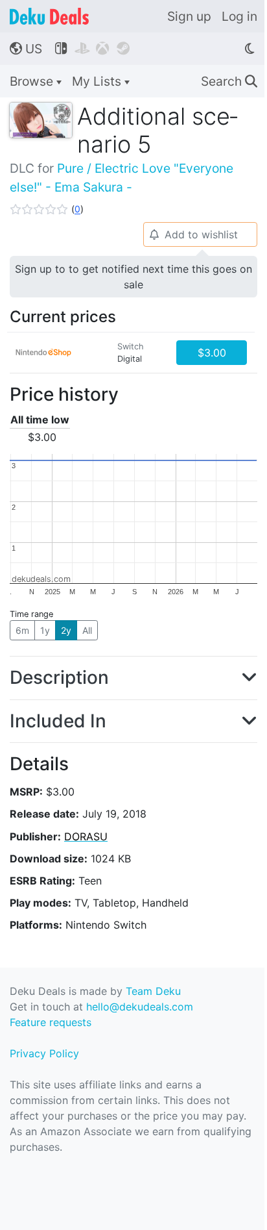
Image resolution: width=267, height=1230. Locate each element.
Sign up (189, 16)
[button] (47, 209)
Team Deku (153, 991)
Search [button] (229, 81)
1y (45, 630)
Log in (239, 16)
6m (22, 630)
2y (66, 630)
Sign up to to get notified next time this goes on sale (133, 276)
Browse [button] (33, 81)
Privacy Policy (44, 1053)
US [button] (26, 48)
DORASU (86, 836)
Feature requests (50, 1022)
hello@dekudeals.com (139, 1006)
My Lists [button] (98, 81)
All (87, 630)
